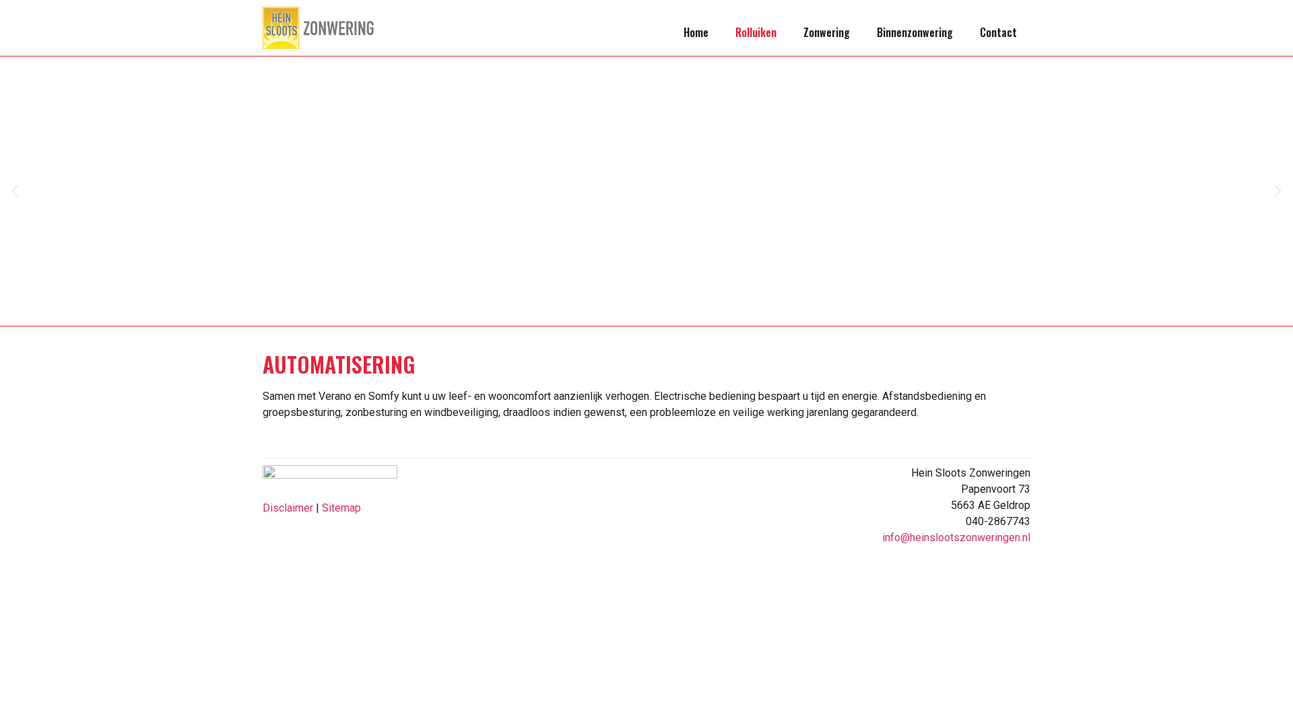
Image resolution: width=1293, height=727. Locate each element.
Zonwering (826, 32)
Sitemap (341, 507)
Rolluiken (755, 32)
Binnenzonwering (915, 32)
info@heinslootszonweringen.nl (956, 537)
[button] (15, 191)
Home (696, 32)
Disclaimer (288, 507)
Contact (998, 32)
